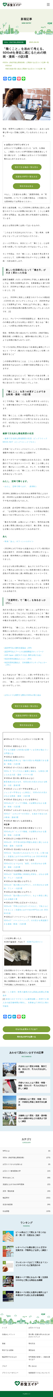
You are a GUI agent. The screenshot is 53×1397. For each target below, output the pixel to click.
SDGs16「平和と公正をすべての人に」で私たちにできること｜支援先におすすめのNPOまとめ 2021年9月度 (26, 909)
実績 (3, 1343)
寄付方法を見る (26, 186)
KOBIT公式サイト (35, 942)
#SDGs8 (8, 66)
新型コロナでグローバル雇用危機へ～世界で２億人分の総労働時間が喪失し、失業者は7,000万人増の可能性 (26, 1002)
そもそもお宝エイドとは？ (26, 1029)
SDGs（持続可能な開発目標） (14, 42)
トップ (4, 1328)
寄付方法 (32, 1343)
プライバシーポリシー (10, 1373)
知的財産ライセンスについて (39, 1373)
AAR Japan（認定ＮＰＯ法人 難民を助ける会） (23, 655)
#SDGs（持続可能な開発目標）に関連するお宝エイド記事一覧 (26, 62)
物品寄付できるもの (9, 1357)
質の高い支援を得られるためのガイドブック (39, 1335)
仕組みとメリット (8, 1334)
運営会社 (32, 1350)
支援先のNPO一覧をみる (27, 177)
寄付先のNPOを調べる (26, 1037)
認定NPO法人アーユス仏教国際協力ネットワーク (24, 652)
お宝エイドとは (34, 1328)
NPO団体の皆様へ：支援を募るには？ (39, 1358)
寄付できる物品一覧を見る (26, 167)
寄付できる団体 (7, 1350)
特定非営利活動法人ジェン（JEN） (18, 659)
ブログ (4, 1366)
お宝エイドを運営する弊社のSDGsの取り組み (22, 695)
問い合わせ (33, 1366)
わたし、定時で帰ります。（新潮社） (21, 486)
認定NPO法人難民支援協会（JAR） (18, 648)
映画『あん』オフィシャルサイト (19, 541)
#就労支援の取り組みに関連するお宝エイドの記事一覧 (25, 69)
